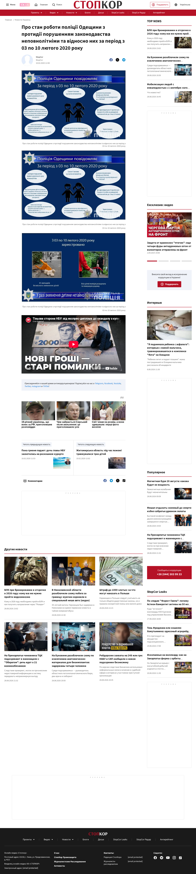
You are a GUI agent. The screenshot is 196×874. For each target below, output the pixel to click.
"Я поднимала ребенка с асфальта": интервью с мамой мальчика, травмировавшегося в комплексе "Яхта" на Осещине (168, 350)
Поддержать (162, 4)
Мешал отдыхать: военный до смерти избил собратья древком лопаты (169, 509)
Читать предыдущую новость (36, 444)
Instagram (36, 386)
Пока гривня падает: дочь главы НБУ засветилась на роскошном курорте (43, 452)
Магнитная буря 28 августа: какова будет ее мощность (168, 482)
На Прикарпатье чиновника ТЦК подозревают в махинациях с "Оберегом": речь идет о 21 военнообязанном (23, 661)
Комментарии (35, 481)
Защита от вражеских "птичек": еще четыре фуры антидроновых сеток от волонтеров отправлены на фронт (169, 246)
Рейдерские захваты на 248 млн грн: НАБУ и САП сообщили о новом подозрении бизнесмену (121, 659)
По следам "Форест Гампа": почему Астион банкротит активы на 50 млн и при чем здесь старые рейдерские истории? (168, 606)
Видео (53, 12)
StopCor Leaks (117, 12)
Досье (101, 12)
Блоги (87, 12)
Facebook (108, 383)
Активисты (59, 866)
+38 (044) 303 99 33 (169, 574)
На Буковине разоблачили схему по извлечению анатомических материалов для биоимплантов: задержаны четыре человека (73, 661)
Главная (8, 19)
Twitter (27, 386)
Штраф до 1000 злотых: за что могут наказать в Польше (117, 591)
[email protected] (30, 868)
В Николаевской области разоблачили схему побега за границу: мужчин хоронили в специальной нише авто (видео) (71, 595)
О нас (56, 853)
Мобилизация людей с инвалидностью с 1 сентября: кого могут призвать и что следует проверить (167, 90)
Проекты (35, 12)
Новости (70, 12)
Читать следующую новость (91, 444)
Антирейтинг (159, 12)
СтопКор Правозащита (65, 857)
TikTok (45, 386)
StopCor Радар (138, 12)
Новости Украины (22, 19)
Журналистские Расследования (70, 861)
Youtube (117, 383)
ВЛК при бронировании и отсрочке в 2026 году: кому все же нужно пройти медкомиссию (25, 593)
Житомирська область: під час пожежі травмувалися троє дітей (99, 452)
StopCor (39, 57)
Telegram (99, 383)
